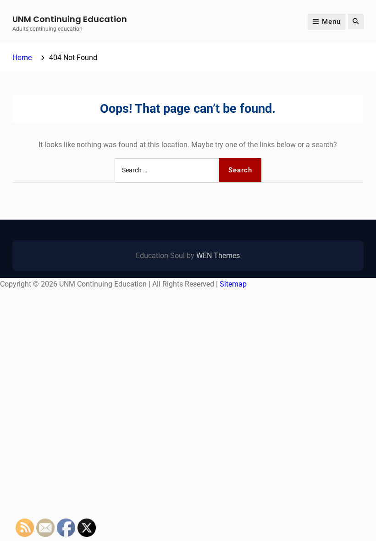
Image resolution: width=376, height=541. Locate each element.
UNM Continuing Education (69, 19)
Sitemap (233, 284)
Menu (331, 21)
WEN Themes (218, 255)
